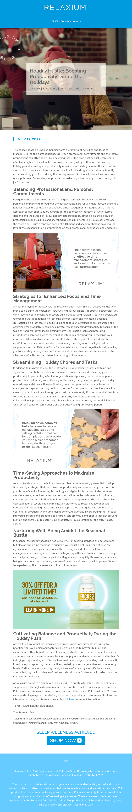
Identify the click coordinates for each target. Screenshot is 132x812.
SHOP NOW (63, 740)
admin (37, 88)
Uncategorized (68, 88)
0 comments (87, 88)
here (72, 699)
